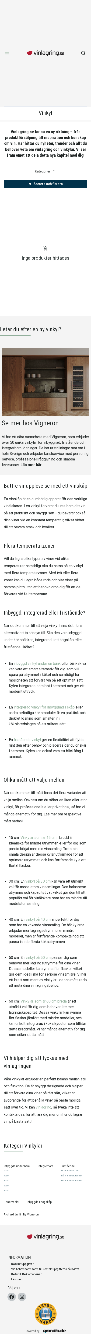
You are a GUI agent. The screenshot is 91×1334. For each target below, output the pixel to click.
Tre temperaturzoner (71, 1180)
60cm (6, 1190)
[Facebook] (11, 1297)
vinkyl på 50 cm (38, 957)
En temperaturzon (70, 1170)
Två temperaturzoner (71, 1176)
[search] (83, 53)
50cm (6, 1186)
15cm (6, 1170)
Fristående (68, 1166)
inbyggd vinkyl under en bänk (37, 663)
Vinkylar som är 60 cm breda (44, 1001)
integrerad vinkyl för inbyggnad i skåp (44, 707)
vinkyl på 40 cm (38, 919)
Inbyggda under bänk (17, 1166)
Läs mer (16, 1279)
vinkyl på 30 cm (38, 881)
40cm (6, 1180)
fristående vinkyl (27, 740)
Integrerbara (45, 1166)
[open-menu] (7, 53)
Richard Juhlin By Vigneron (21, 1214)
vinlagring (43, 1107)
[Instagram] (22, 1297)
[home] (45, 53)
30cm (6, 1176)
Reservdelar (11, 1202)
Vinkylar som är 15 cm (38, 837)
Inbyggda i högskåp (39, 1202)
